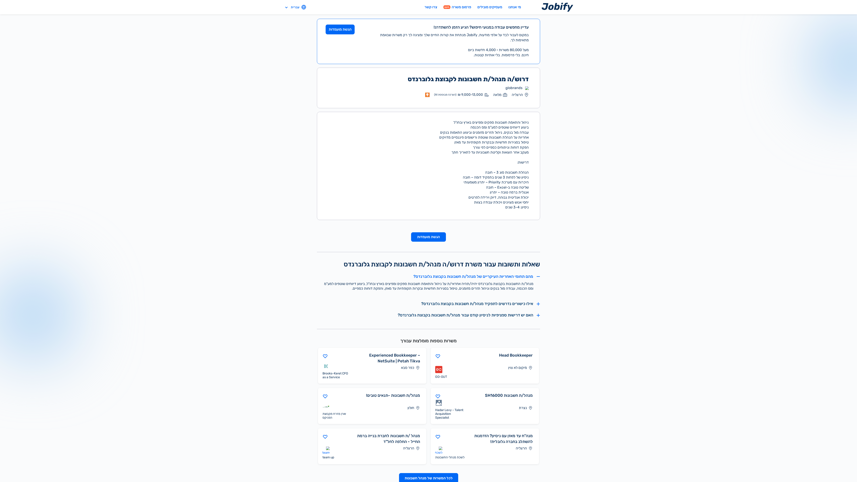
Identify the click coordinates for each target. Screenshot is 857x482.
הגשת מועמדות (340, 29)
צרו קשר (430, 7)
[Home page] (557, 7)
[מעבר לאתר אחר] (527, 87)
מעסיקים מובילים (489, 7)
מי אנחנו (514, 7)
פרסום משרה (457, 7)
